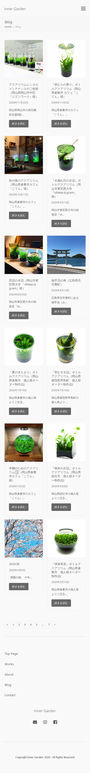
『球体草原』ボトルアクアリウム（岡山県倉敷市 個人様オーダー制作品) (66, 570)
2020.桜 (14, 564)
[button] (83, 8)
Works (9, 664)
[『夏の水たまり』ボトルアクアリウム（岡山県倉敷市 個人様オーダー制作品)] (24, 346)
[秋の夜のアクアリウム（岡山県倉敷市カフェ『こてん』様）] (24, 155)
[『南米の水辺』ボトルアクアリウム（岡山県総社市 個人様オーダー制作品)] (66, 442)
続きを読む (19, 123)
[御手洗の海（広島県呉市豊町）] (66, 254)
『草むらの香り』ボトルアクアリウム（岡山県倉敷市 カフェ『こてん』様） (66, 90)
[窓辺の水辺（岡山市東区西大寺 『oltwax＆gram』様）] (24, 254)
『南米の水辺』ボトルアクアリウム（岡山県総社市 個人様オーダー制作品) (66, 474)
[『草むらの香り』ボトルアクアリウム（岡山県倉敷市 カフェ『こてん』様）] (66, 59)
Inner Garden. (35, 757)
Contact (10, 695)
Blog (8, 685)
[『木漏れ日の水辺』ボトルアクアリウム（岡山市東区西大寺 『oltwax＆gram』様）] (66, 155)
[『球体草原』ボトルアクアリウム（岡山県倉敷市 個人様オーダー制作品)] (66, 538)
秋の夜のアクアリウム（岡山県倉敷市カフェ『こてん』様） (23, 184)
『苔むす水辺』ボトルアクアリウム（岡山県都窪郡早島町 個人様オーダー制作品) (66, 378)
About (9, 674)
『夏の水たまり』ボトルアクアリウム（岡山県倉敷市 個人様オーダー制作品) (23, 378)
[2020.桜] (24, 538)
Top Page (11, 653)
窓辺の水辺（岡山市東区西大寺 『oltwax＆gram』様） (23, 284)
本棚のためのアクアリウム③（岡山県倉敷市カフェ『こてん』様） (23, 474)
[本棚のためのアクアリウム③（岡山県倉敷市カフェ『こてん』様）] (24, 442)
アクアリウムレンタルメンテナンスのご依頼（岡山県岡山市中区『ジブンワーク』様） (23, 90)
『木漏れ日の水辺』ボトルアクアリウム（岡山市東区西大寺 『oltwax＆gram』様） (66, 188)
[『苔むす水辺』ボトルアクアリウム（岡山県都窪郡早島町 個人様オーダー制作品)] (66, 346)
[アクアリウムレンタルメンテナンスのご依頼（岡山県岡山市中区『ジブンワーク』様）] (24, 59)
